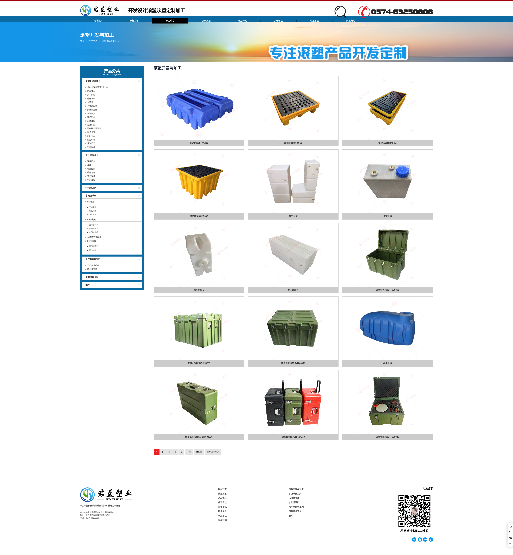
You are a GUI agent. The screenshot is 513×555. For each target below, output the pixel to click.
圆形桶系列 (93, 246)
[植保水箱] (387, 328)
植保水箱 (91, 98)
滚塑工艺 (134, 20)
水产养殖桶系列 (93, 259)
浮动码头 (91, 161)
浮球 (89, 165)
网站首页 (98, 20)
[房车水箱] (293, 181)
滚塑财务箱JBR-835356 (387, 290)
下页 (189, 452)
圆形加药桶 (93, 225)
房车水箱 (91, 95)
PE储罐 (90, 202)
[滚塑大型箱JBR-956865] (199, 328)
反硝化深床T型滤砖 (199, 143)
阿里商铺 (350, 20)
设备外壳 (91, 132)
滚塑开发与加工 (109, 41)
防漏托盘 (91, 91)
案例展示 (206, 20)
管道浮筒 (91, 169)
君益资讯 (242, 20)
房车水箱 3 (199, 290)
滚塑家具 (91, 113)
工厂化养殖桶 (93, 265)
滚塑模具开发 (92, 277)
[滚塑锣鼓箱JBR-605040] (387, 402)
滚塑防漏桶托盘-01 (293, 143)
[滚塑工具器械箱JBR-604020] (199, 402)
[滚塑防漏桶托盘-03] (199, 181)
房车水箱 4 (293, 290)
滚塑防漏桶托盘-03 (199, 216)
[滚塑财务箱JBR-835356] (387, 255)
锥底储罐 (92, 211)
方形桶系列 (93, 250)
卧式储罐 (92, 214)
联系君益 (314, 20)
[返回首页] (132, 10)
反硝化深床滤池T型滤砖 (97, 87)
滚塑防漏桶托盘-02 (387, 143)
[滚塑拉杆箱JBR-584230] (293, 402)
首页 (82, 41)
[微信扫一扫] (510, 537)
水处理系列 (91, 195)
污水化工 (91, 136)
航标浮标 (91, 172)
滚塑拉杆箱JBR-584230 (293, 437)
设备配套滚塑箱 (94, 128)
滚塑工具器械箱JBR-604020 (199, 437)
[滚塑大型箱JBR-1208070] (293, 328)
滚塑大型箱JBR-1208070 (293, 363)
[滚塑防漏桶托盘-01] (293, 108)
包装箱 (90, 102)
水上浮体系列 (92, 155)
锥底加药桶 (93, 228)
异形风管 (91, 143)
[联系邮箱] (510, 526)
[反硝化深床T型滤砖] (199, 108)
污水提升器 (91, 188)
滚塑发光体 (92, 110)
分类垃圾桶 (92, 106)
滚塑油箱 (91, 121)
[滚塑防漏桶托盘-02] (387, 108)
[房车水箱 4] (293, 255)
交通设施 (91, 125)
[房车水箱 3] (199, 255)
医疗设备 (91, 139)
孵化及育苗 (92, 269)
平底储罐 (92, 207)
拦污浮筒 (91, 180)
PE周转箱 (91, 241)
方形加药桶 (93, 232)
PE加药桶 (91, 219)
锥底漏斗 (91, 147)
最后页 (199, 452)
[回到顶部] (510, 543)
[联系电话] (510, 532)
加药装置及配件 (94, 237)
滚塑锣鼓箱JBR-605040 (387, 437)
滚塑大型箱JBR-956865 (198, 363)
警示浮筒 (91, 176)
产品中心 (170, 20)
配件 (88, 285)
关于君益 (278, 20)
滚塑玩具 (91, 117)
